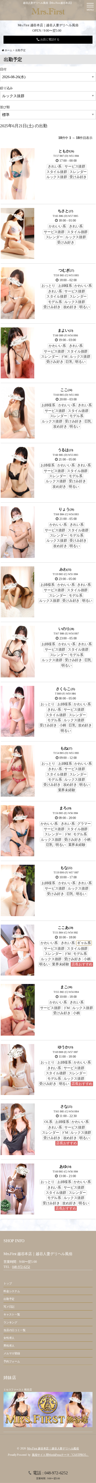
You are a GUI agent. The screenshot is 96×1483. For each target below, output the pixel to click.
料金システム (11, 1291)
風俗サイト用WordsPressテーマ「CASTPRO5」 (60, 1454)
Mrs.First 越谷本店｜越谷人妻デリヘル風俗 (53, 1448)
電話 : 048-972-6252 (50, 1475)
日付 (3, 69)
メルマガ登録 (11, 1353)
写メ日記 (8, 1306)
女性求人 (8, 1338)
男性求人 (8, 1345)
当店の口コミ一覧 (14, 1330)
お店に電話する (49, 39)
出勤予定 (8, 1299)
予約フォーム (11, 1361)
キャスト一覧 (11, 1314)
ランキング (10, 1322)
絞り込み (6, 88)
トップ (7, 1283)
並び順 (5, 107)
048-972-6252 (21, 1267)
